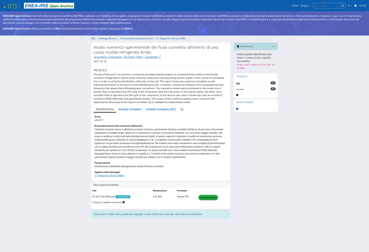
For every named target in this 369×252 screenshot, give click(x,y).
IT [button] (349, 5)
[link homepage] (10, 5)
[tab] (182, 109)
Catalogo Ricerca (107, 38)
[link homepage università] (49, 5)
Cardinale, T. (153, 57)
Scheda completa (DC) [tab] (161, 109)
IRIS (93, 38)
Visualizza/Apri (208, 197)
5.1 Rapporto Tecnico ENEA (171, 38)
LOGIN (362, 5)
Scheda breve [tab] (105, 109)
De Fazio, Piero (133, 57)
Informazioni (246, 46)
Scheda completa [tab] (129, 109)
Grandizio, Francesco (108, 57)
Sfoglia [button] (304, 5)
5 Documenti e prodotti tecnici (136, 38)
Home (295, 5)
